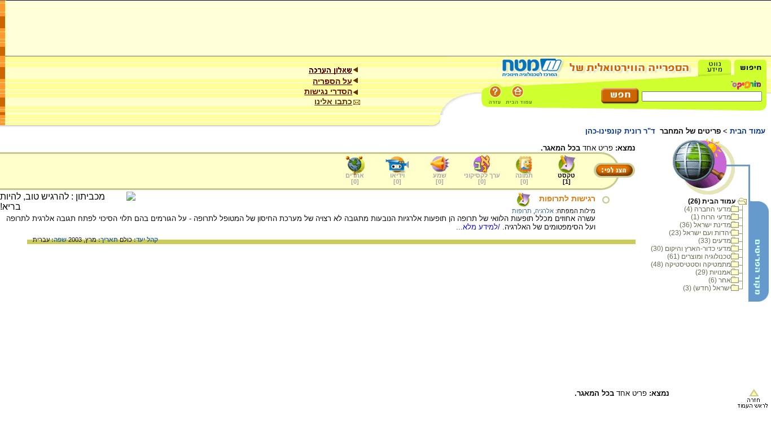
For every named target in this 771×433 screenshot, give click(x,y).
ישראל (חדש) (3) (707, 288)
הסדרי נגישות (328, 91)
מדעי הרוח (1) (711, 217)
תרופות (522, 210)
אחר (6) (719, 280)
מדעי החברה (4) (707, 209)
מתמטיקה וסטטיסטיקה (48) (691, 264)
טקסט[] (566, 178)
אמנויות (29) (713, 272)
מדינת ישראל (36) (705, 225)
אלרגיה (544, 210)
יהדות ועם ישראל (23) (700, 233)
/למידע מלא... (479, 227)
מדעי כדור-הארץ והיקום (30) (691, 249)
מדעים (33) (714, 241)
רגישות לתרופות (567, 198)
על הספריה (332, 81)
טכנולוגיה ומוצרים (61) (699, 256)
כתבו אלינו (333, 101)
